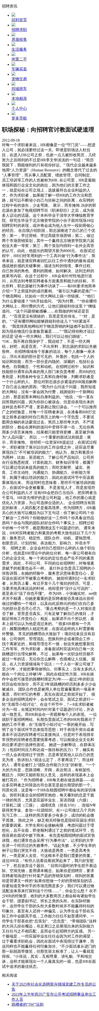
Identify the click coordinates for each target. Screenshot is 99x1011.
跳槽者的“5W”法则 (27, 1004)
